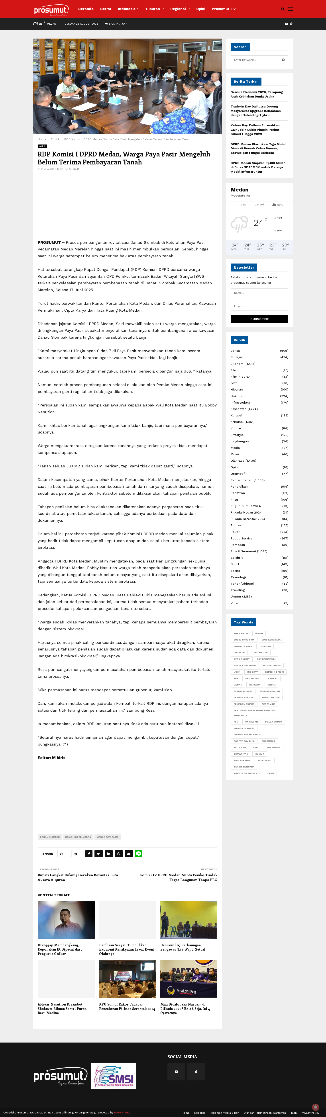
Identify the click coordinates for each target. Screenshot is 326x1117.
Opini (200, 9)
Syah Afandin (242, 760)
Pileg (234, 499)
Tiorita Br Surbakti (246, 773)
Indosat (252, 672)
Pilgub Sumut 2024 (246, 506)
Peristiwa (238, 493)
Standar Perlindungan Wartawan (265, 1112)
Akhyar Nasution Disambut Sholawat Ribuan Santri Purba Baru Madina (62, 1008)
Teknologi (238, 577)
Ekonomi (237, 363)
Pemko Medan (271, 697)
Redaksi (199, 1112)
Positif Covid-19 (244, 741)
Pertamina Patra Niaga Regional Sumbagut (255, 713)
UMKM (270, 773)
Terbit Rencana (244, 766)
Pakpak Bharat (243, 691)
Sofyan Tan (241, 754)
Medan (238, 684)
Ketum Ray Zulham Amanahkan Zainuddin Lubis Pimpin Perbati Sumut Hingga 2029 (255, 129)
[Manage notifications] (315, 1107)
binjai (259, 633)
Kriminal (237, 422)
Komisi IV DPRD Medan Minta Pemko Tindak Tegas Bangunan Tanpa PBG (178, 877)
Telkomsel (264, 760)
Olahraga (237, 460)
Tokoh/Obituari (242, 583)
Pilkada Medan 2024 (246, 512)
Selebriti (237, 557)
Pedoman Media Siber (224, 1112)
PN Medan (251, 722)
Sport (235, 564)
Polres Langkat (244, 728)
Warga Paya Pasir (107, 837)
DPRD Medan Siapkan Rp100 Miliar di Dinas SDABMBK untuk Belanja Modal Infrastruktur (258, 167)
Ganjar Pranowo (245, 665)
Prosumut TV (224, 9)
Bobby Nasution (244, 640)
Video (235, 603)
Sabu (256, 747)
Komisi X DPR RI (274, 672)
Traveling (238, 590)
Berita (105, 9)
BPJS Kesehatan (272, 640)
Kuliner (236, 428)
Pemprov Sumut (244, 704)
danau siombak (50, 837)
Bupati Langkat (244, 646)
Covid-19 (239, 652)
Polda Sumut (274, 722)
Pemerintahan (241, 480)
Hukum (236, 396)
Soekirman (274, 747)
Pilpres (236, 525)
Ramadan (238, 545)
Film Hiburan (241, 376)
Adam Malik (241, 633)
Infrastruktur (241, 402)
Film (234, 370)
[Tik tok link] (291, 24)
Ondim (271, 684)
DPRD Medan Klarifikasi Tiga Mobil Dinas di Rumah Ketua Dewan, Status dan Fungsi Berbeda (258, 148)
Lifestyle (237, 435)
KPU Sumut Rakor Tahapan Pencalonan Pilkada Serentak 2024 (127, 1006)
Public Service (241, 538)
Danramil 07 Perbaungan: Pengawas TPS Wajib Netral (182, 947)
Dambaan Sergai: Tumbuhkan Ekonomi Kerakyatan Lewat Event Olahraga (126, 949)
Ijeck (237, 672)
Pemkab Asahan (270, 691)
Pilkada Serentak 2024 (248, 519)
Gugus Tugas (272, 665)
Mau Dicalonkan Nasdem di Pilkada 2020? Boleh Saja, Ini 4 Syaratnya (185, 1008)
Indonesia (127, 9)
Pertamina (268, 704)
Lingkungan (240, 441)
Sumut (259, 754)
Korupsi (236, 415)
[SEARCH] (283, 59)
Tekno (235, 570)
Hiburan (153, 9)
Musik (235, 454)
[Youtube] (176, 1071)
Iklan (294, 1112)
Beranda (86, 9)
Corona (266, 646)
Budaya (236, 357)
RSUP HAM (240, 747)
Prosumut (268, 741)
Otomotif (238, 473)
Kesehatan (238, 409)
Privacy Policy (310, 1112)
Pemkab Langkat (244, 697)
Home (186, 1112)
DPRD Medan (260, 652)
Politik (42, 146)
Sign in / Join (117, 23)
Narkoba (254, 684)
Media (235, 447)
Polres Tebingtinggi (247, 734)
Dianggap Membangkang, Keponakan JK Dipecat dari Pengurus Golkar (60, 949)
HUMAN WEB (122, 1112)
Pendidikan (239, 486)
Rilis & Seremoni (243, 551)
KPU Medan (252, 678)
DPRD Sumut (242, 659)
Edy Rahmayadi (266, 659)
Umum (236, 596)
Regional (178, 9)
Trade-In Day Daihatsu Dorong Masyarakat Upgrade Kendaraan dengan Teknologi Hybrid (256, 111)
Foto (234, 383)
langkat (272, 678)
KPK (236, 678)
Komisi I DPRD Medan (78, 837)
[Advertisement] (127, 208)
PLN (236, 722)
